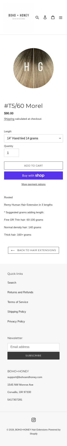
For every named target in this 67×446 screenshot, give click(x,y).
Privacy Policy (16, 321)
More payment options (34, 184)
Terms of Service (17, 302)
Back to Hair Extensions (36, 250)
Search (11, 282)
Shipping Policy (16, 311)
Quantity (8, 145)
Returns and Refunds (20, 292)
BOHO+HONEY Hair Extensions (31, 429)
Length (7, 131)
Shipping (9, 118)
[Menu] (61, 17)
